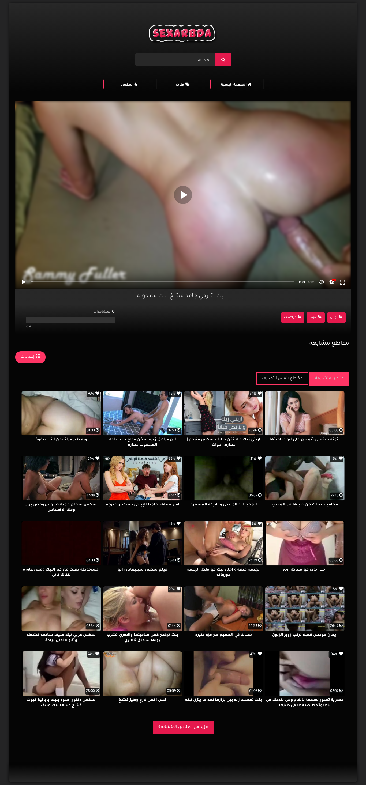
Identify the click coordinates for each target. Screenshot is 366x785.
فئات (180, 85)
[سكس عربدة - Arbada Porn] (183, 34)
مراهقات (290, 317)
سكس (126, 85)
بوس (334, 317)
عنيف (313, 317)
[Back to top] (349, 769)
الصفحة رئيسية (234, 85)
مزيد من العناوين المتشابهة (183, 727)
